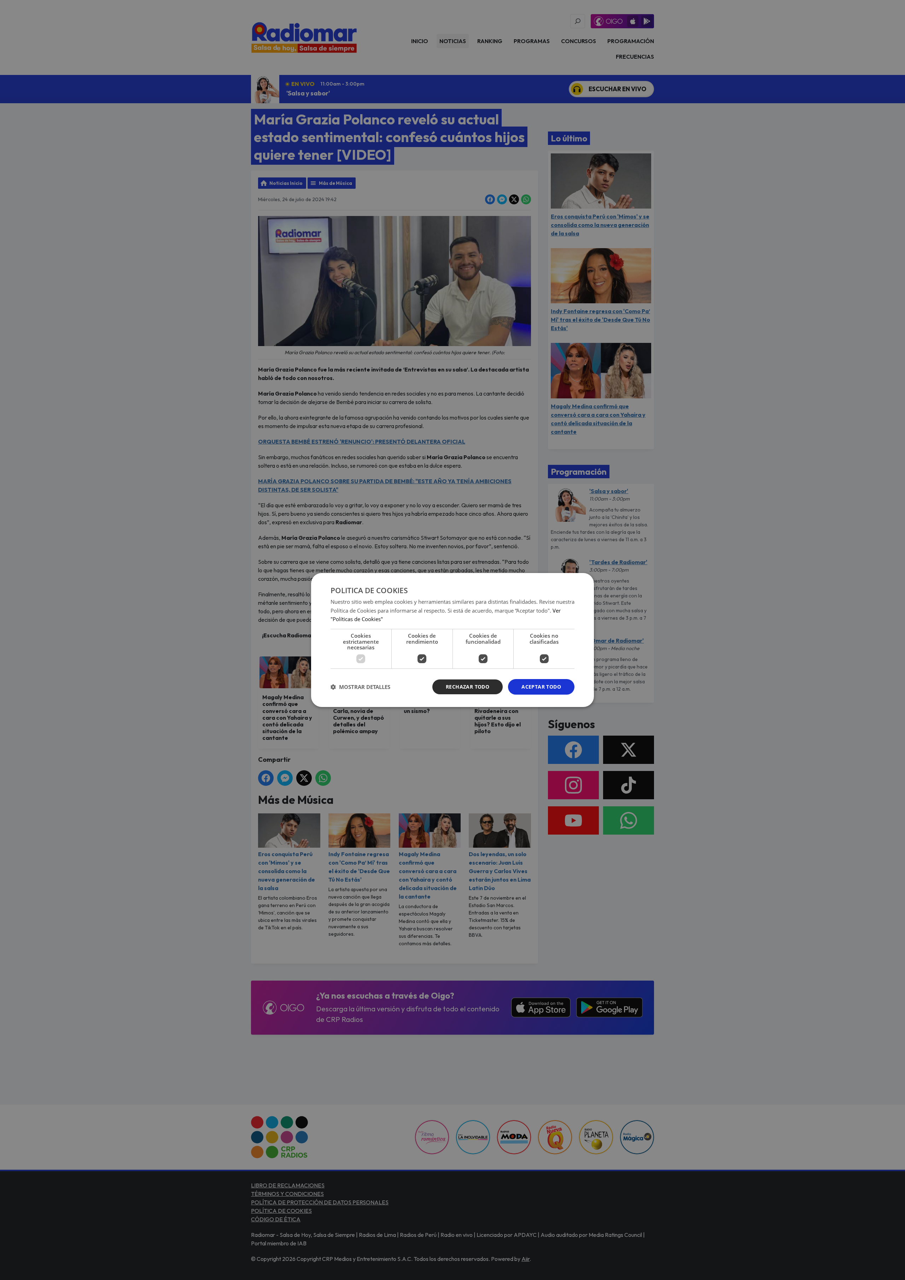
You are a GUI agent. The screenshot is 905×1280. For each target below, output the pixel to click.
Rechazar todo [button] (467, 686)
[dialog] (452, 640)
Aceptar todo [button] (541, 686)
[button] (360, 687)
